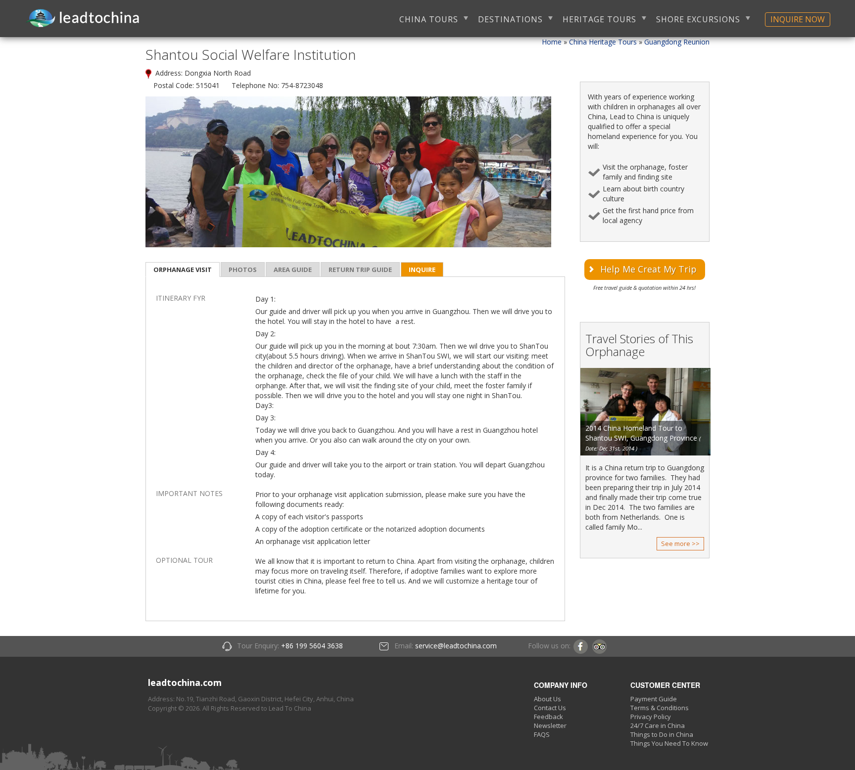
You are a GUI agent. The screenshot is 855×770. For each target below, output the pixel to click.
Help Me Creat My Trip (648, 269)
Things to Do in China (661, 734)
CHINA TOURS (428, 19)
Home (552, 41)
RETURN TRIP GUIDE (360, 269)
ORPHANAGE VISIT (182, 269)
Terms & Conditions (659, 707)
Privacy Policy (650, 716)
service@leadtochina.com (456, 645)
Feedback (548, 716)
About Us (547, 698)
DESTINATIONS (510, 19)
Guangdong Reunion (677, 41)
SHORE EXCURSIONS (698, 19)
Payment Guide (653, 698)
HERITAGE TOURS (599, 19)
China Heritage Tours (603, 41)
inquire (422, 269)
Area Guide (293, 269)
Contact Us (550, 707)
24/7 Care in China (657, 725)
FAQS (542, 734)
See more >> (680, 543)
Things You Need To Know (669, 743)
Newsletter (550, 725)
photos (243, 269)
